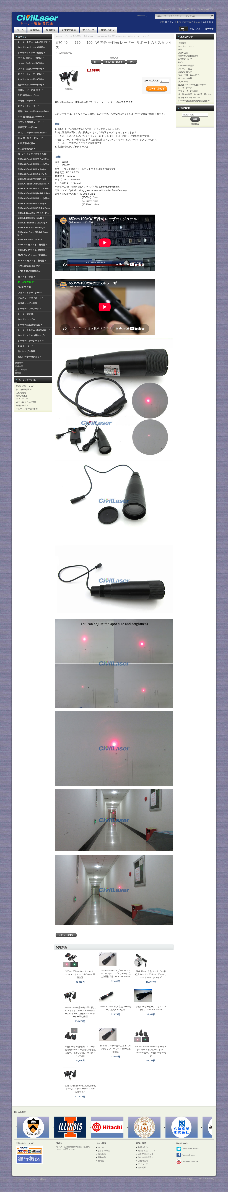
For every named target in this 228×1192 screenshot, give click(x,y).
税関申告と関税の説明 (188, 56)
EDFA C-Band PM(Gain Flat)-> (33, 179)
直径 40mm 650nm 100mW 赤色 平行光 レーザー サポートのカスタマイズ (80, 1089)
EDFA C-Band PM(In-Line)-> (32, 203)
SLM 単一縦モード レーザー (31, 138)
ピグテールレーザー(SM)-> (31, 79)
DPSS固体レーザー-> (28, 95)
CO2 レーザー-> (25, 346)
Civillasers (34, 1179)
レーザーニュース (186, 46)
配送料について (185, 59)
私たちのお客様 (185, 78)
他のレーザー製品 (26, 351)
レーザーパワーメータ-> (29, 308)
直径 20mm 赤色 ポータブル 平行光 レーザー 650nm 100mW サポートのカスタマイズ (151, 974)
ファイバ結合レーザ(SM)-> (31, 63)
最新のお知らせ (185, 72)
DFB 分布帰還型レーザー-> (31, 116)
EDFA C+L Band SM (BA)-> (31, 227)
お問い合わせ (108, 30)
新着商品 (35, 30)
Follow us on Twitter (190, 1149)
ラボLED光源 (24, 287)
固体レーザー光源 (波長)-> (30, 90)
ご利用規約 (21, 393)
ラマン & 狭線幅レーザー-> (31, 122)
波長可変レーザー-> (27, 127)
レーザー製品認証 (186, 65)
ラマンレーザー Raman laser (32, 132)
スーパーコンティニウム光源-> (33, 154)
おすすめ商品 (69, 30)
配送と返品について (25, 386)
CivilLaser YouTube (189, 1161)
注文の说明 (183, 81)
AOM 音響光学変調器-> (29, 271)
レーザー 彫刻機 (25, 314)
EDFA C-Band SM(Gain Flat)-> (33, 174)
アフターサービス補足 (188, 91)
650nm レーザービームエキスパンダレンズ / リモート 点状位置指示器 (115, 1049)
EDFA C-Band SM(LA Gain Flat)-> (34, 188)
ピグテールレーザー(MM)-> (31, 74)
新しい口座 (208, 22)
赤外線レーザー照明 (27, 303)
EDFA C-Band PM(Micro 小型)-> (34, 198)
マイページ (88, 30)
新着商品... (20, 366)
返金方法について (146, 1154)
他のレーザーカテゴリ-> (29, 356)
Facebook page (188, 1155)
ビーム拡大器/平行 (73, 36)
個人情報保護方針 (24, 389)
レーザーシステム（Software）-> (34, 330)
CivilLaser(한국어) (206, 9)
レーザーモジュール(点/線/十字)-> (34, 42)
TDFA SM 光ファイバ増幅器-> (32, 255)
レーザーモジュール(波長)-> (31, 47)
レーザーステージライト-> (30, 340)
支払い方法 (183, 53)
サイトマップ (22, 399)
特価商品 (50, 30)
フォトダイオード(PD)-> (30, 292)
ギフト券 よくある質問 (26, 402)
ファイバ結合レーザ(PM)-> (31, 68)
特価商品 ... (20, 363)
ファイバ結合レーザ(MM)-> (31, 58)
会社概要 (182, 43)
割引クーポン (22, 405)
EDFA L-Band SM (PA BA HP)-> (33, 213)
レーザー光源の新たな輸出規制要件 (194, 101)
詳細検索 (195, 124)
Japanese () (142, 16)
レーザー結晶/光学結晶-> (30, 324)
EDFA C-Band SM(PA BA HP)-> (33, 159)
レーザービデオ (185, 88)
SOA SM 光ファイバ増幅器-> (32, 260)
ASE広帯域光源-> (26, 143)
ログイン (169, 22)
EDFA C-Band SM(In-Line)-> (32, 169)
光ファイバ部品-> (26, 276)
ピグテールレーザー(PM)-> (31, 84)
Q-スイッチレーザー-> (28, 106)
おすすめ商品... (21, 369)
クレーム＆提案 (185, 69)
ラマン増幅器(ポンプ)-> (29, 266)
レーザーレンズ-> (26, 319)
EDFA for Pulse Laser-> (30, 239)
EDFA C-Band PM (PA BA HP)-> (34, 193)
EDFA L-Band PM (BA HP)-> (32, 218)
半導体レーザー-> (26, 100)
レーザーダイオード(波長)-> (31, 52)
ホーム (20, 30)
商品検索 (185, 108)
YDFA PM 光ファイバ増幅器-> (32, 250)
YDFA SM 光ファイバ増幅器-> (32, 244)
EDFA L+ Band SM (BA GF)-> (32, 222)
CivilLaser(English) (186, 9)
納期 (180, 49)
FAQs (180, 62)
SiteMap (43, 1179)
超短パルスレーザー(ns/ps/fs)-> (33, 111)
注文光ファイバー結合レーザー (192, 85)
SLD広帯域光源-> (26, 148)
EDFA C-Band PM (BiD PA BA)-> (34, 208)
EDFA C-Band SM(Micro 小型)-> (34, 164)
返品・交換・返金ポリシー (190, 75)
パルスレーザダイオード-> (30, 298)
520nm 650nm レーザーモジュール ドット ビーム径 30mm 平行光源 (80, 974)
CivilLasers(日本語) (167, 9)
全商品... (19, 373)
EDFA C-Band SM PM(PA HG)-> (33, 184)
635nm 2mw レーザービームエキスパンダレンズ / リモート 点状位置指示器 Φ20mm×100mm (116, 973)
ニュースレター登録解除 (27, 409)
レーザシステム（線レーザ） (32, 335)
